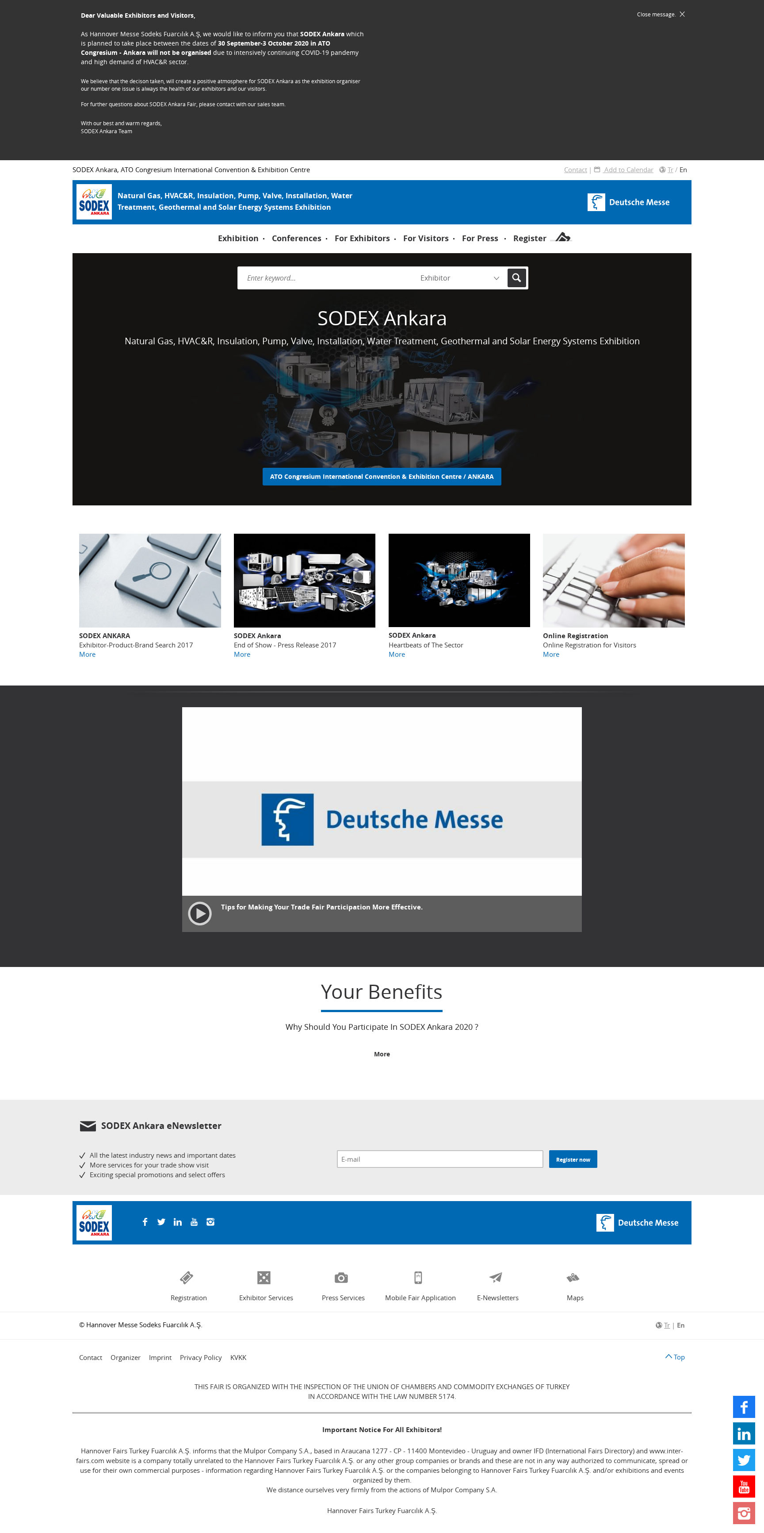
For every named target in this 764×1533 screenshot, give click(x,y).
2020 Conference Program (128, 229)
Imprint (160, 1357)
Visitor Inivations (114, 229)
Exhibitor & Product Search (440, 229)
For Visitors (426, 238)
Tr (670, 169)
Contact (575, 169)
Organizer (126, 1357)
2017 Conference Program (284, 229)
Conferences (296, 238)
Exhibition (238, 238)
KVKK (238, 1357)
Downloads (258, 229)
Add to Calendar (628, 169)
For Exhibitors (362, 238)
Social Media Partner (272, 228)
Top (678, 1356)
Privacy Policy (201, 1357)
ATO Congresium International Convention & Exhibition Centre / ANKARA (382, 476)
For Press (480, 238)
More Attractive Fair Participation (291, 228)
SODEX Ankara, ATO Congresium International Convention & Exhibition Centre (191, 169)
